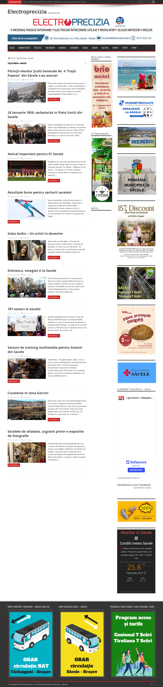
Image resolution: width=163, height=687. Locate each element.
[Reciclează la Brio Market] (101, 95)
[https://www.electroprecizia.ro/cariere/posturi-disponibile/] (136, 137)
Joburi (95, 47)
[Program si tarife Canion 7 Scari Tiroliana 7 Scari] (132, 644)
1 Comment (26, 197)
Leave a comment (29, 80)
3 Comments (26, 356)
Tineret (115, 47)
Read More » (54, 99)
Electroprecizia (27, 12)
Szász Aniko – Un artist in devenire (35, 233)
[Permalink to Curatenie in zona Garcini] (27, 419)
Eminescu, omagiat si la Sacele (32, 270)
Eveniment (74, 47)
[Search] (153, 2)
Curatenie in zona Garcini (28, 393)
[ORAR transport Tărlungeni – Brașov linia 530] (30, 644)
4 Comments (26, 238)
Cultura (104, 47)
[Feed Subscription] (86, 63)
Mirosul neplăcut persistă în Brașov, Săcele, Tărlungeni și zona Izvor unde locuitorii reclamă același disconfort (61, 2)
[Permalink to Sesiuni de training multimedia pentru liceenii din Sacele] (27, 378)
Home (12, 58)
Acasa (12, 47)
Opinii (134, 47)
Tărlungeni (50, 47)
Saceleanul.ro (27, 684)
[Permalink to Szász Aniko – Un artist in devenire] (27, 260)
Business (62, 47)
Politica (37, 47)
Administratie (24, 47)
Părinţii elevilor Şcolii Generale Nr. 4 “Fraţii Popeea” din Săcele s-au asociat (42, 73)
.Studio (64, 684)
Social (85, 47)
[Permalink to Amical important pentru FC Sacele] (27, 180)
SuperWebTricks (139, 488)
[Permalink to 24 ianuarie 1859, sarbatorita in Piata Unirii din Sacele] (27, 143)
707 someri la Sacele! (24, 309)
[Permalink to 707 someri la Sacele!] (27, 335)
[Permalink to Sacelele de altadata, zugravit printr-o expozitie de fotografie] (27, 462)
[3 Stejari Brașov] (101, 170)
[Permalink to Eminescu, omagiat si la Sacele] (27, 297)
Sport (125, 47)
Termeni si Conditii (42, 684)
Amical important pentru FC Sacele (35, 154)
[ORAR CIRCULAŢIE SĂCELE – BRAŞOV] (81, 644)
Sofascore (136, 478)
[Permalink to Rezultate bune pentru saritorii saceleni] (27, 219)
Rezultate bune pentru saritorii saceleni (40, 192)
